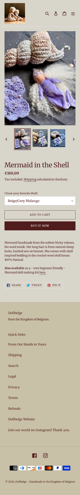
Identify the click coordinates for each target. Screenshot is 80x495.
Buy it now (40, 226)
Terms (13, 398)
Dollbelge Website (21, 419)
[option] (22, 139)
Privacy (14, 387)
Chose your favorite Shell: (21, 193)
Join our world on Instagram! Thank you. (39, 430)
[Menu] (73, 13)
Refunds (14, 409)
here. (42, 272)
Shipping (30, 179)
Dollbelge (20, 481)
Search (13, 366)
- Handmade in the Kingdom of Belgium (51, 481)
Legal (12, 376)
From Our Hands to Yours (27, 344)
